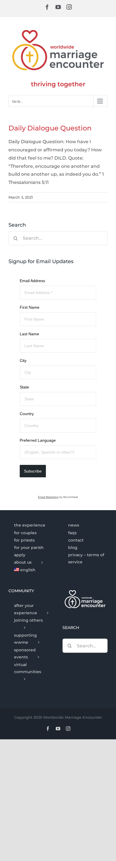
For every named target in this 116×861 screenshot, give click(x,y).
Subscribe (33, 471)
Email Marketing (48, 497)
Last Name (29, 334)
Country (27, 414)
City (23, 360)
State (24, 387)
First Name (29, 307)
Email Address (32, 281)
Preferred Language (38, 440)
